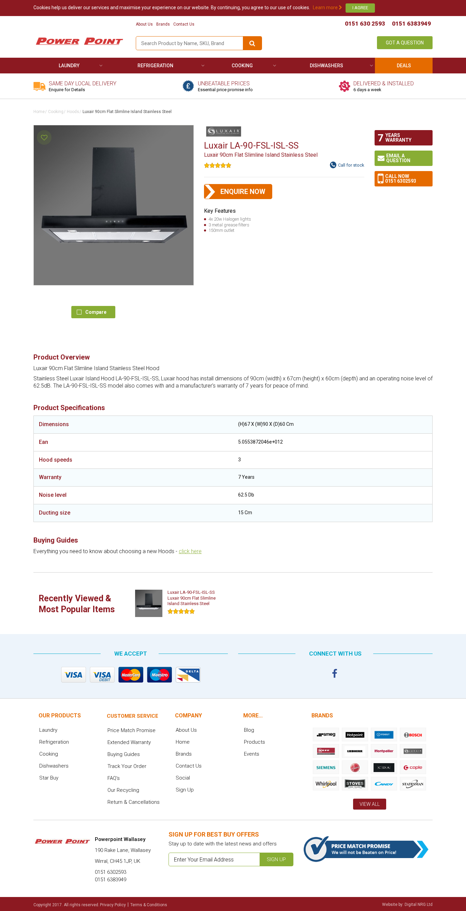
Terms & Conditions (148, 904)
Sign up (276, 859)
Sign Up (185, 790)
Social (183, 778)
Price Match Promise (131, 730)
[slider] (217, 165)
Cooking (242, 65)
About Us (144, 24)
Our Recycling (123, 790)
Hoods (73, 111)
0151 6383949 (411, 23)
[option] (179, 603)
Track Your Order (126, 766)
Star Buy (48, 778)
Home (39, 111)
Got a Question (405, 42)
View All (370, 804)
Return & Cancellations (133, 802)
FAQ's (113, 778)
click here (190, 551)
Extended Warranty (129, 742)
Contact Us (183, 24)
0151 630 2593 (365, 23)
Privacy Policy (113, 904)
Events (251, 754)
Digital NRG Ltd (419, 904)
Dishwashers (326, 65)
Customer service (132, 716)
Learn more (326, 7)
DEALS (404, 65)
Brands (163, 24)
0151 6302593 (400, 181)
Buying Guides (123, 754)
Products (254, 742)
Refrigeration (155, 65)
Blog (249, 730)
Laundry (69, 65)
